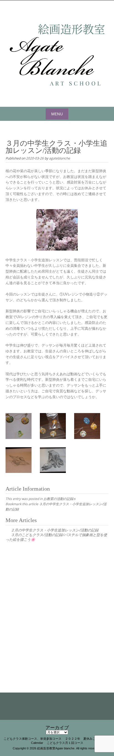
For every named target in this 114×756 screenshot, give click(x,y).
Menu (57, 113)
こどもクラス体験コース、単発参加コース (32, 738)
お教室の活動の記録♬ (60, 498)
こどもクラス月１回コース (65, 742)
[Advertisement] (57, 609)
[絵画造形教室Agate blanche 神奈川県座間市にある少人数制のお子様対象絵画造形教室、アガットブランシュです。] (57, 52)
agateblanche (59, 158)
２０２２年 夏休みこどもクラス (88, 738)
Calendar (37, 742)
